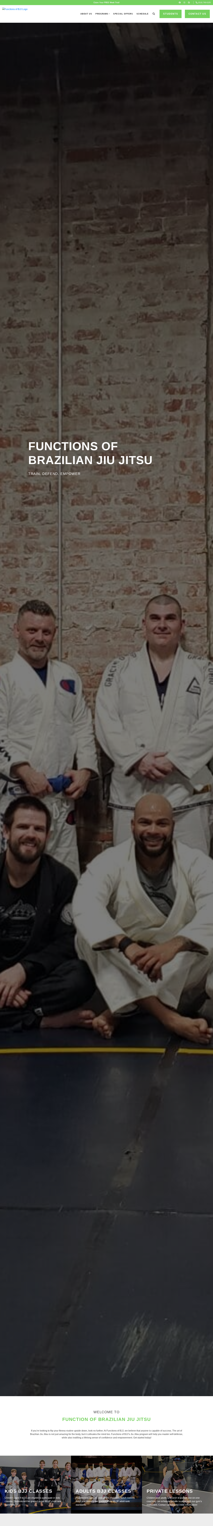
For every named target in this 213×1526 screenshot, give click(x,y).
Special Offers (123, 14)
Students (170, 14)
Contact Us (197, 14)
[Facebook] (180, 2)
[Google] (189, 2)
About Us (86, 14)
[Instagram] (184, 2)
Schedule (142, 14)
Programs (101, 14)
